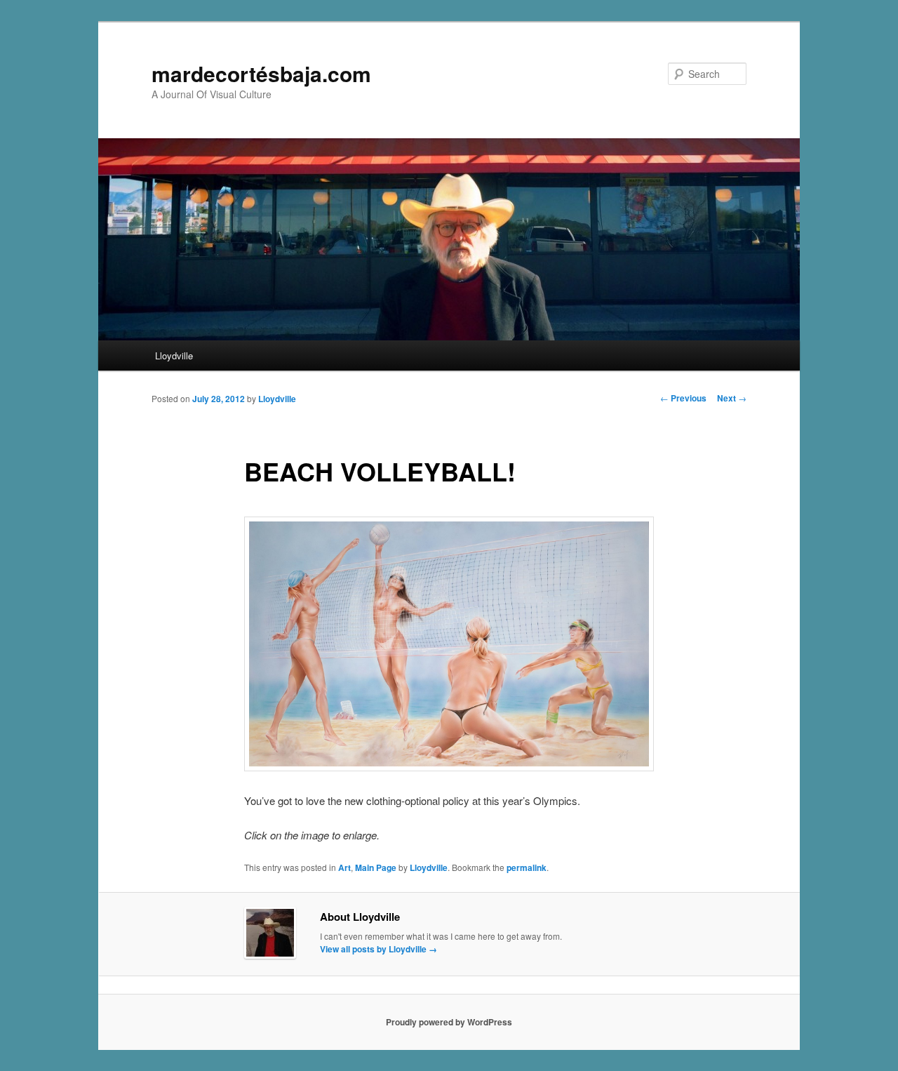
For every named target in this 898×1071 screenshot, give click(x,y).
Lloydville (174, 355)
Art (344, 867)
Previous (683, 398)
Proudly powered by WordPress (449, 1022)
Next (731, 398)
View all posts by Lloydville (378, 949)
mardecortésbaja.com (261, 73)
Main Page (375, 867)
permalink (527, 867)
